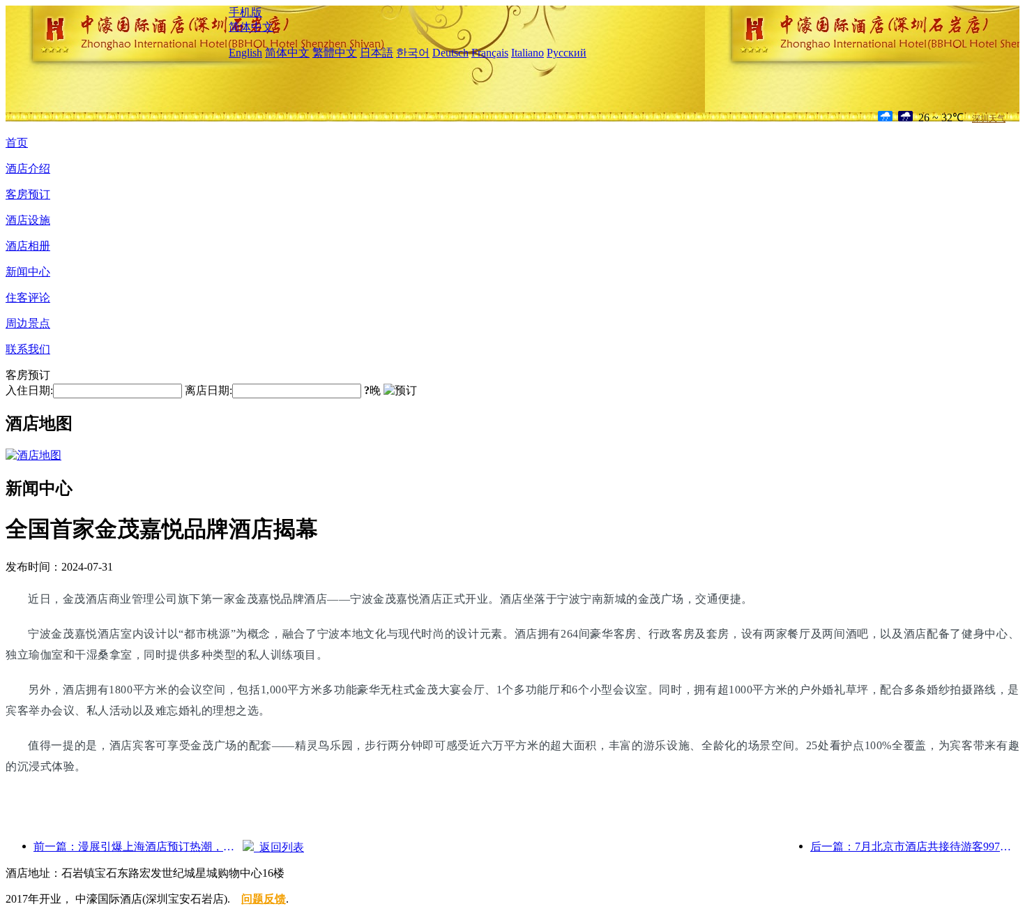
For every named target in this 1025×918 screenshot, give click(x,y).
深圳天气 (988, 118)
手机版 (245, 12)
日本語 (376, 53)
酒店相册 (28, 246)
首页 (17, 143)
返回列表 (279, 847)
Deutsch (450, 53)
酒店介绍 (28, 168)
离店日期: (208, 390)
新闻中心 (28, 272)
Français (489, 53)
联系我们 (28, 349)
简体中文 (251, 27)
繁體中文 (334, 53)
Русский (566, 53)
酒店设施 (28, 220)
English (245, 53)
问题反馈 (263, 899)
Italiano (527, 53)
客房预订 (28, 194)
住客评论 (28, 297)
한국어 (413, 53)
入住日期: (29, 390)
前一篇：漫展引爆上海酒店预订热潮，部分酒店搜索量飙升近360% (138, 846)
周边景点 (28, 323)
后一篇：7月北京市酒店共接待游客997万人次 (914, 846)
